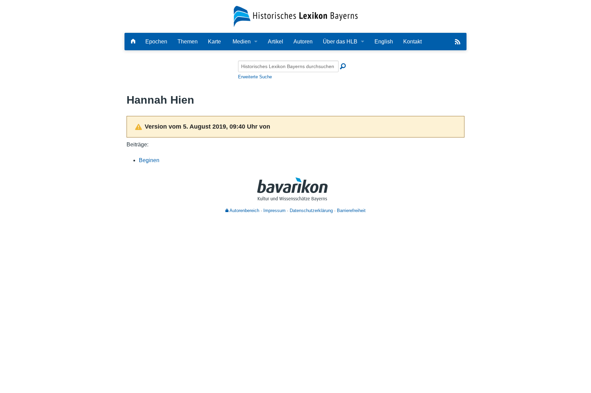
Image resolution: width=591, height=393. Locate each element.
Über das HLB (340, 41)
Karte (214, 41)
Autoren (303, 41)
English (384, 41)
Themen (188, 41)
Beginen (149, 160)
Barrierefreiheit (351, 210)
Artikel (275, 41)
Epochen (156, 41)
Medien (242, 41)
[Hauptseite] (133, 41)
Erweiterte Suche (255, 76)
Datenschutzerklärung (311, 210)
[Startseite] (295, 16)
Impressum (274, 210)
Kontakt (412, 41)
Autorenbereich (243, 210)
